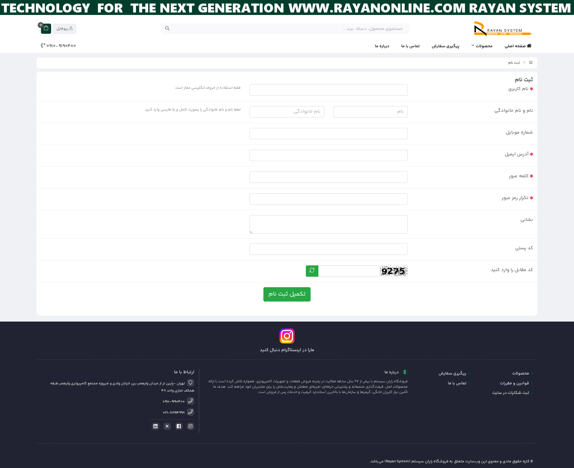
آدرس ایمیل (517, 154)
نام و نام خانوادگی (513, 110)
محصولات (484, 46)
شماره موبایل (519, 132)
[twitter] (166, 426)
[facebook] (178, 426)
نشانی (526, 220)
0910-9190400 (60, 46)
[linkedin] (154, 426)
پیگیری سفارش (445, 46)
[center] (167, 28)
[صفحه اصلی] (531, 63)
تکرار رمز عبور (515, 198)
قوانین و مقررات (514, 383)
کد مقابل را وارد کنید (512, 270)
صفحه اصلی (516, 46)
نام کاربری (518, 89)
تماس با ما (410, 46)
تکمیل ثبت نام (287, 294)
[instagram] (189, 426)
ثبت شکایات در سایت (510, 393)
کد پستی (524, 248)
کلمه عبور (519, 176)
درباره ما (382, 46)
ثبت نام (514, 63)
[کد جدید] (312, 271)
